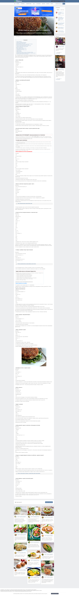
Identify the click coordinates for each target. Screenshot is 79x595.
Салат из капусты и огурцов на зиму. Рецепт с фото (48, 576)
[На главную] (18, 1)
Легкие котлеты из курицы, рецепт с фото (21, 569)
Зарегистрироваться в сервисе (21, 283)
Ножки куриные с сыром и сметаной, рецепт (22, 53)
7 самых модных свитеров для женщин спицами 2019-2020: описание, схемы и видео (61, 18)
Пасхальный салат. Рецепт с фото (48, 516)
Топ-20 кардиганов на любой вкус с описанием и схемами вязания (61, 13)
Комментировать (58, 53)
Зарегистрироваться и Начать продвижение (24, 151)
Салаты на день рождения (21, 516)
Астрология (38, 3)
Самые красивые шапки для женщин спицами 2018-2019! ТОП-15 (61, 24)
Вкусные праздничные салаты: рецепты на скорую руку (35, 516)
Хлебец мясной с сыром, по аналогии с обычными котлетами (24, 52)
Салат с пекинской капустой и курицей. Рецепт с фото (25, 203)
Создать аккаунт (62, 1)
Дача (34, 3)
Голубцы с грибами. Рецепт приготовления (22, 46)
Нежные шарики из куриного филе (21, 43)
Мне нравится (18, 36)
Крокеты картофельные (19, 47)
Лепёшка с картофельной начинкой (21, 42)
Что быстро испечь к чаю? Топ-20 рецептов (61, 31)
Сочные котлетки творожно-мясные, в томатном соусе (23, 45)
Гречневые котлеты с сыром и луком (21, 49)
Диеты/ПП (43, 3)
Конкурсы (47, 3)
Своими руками (28, 3)
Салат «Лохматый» (19, 41)
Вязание (17, 3)
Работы (52, 3)
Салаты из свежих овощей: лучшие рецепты (21, 534)
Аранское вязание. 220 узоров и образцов (61, 27)
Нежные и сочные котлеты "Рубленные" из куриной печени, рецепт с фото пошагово (29, 473)
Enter (63, 3)
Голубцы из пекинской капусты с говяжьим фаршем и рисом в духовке (27, 263)
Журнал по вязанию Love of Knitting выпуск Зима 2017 (61, 46)
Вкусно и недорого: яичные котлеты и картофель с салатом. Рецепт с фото (35, 577)
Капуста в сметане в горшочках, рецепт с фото (22, 44)
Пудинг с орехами (19, 51)
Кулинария (22, 3)
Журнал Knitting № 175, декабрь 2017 (61, 69)
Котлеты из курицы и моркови (21, 552)
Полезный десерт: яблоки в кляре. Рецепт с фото (48, 535)
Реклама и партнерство (55, 1)
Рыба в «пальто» (18, 50)
